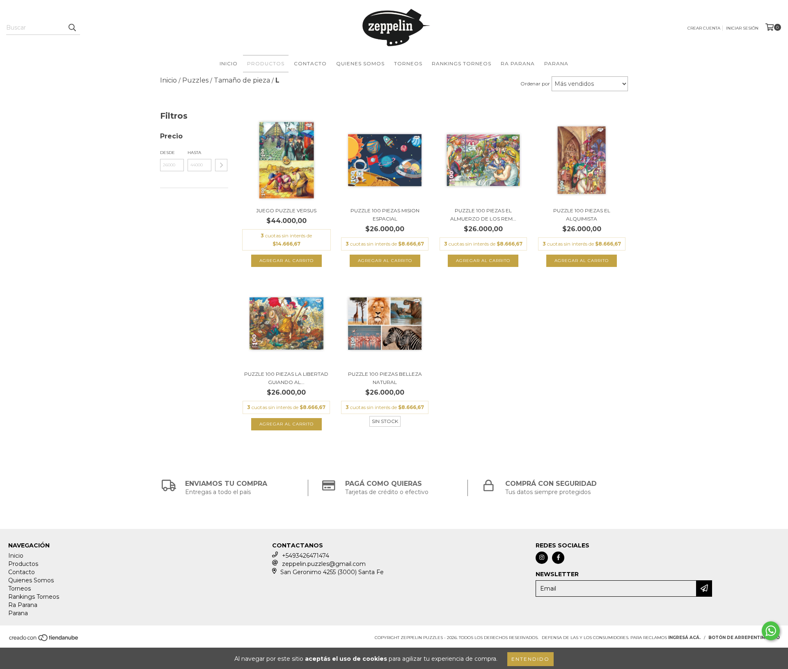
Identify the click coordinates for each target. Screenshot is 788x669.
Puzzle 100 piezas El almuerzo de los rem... (483, 214)
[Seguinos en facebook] (558, 558)
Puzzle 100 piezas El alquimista (581, 214)
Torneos (408, 63)
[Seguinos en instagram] (542, 558)
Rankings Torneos (461, 63)
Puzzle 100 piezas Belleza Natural (385, 378)
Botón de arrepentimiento (744, 637)
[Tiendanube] (44, 640)
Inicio (229, 63)
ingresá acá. (684, 637)
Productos (265, 63)
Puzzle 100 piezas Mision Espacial (384, 214)
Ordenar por (535, 83)
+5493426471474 (305, 555)
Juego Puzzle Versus (286, 210)
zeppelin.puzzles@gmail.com (324, 564)
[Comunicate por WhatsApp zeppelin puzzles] (771, 630)
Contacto (310, 63)
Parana (556, 63)
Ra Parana (518, 63)
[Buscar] (72, 27)
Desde (167, 152)
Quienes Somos (360, 63)
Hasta (194, 152)
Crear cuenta (703, 28)
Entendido (530, 659)
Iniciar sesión (742, 28)
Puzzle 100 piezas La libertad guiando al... (286, 378)
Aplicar (221, 165)
